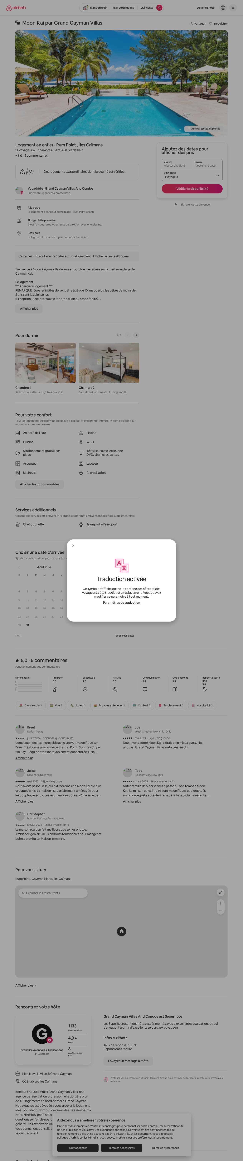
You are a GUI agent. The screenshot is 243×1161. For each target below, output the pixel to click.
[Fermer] (73, 545)
